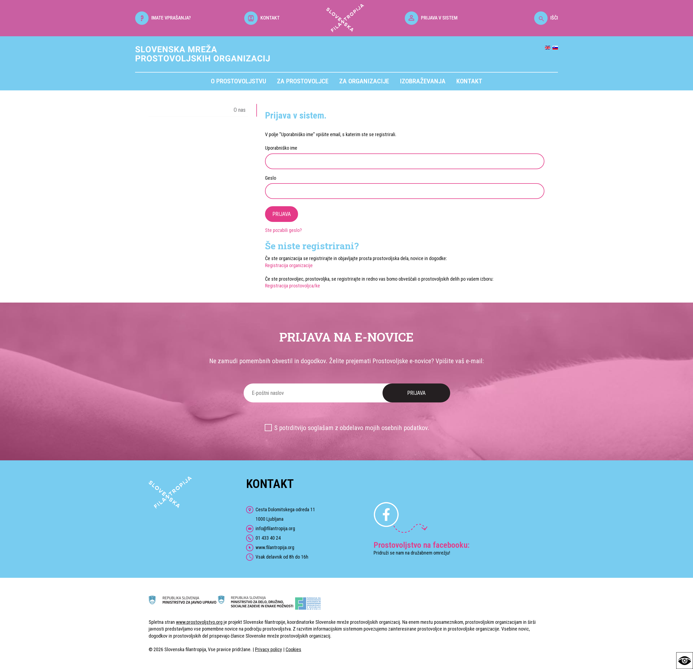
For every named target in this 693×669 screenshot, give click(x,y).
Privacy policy (268, 649)
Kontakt (469, 81)
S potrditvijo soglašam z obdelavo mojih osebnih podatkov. (351, 428)
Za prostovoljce (302, 81)
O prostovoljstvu (238, 81)
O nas (240, 110)
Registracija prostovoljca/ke (292, 285)
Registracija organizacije (289, 265)
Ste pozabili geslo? (283, 230)
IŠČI (554, 18)
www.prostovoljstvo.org (199, 622)
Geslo (270, 178)
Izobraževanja (423, 81)
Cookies (293, 649)
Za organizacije (364, 81)
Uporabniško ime (281, 148)
